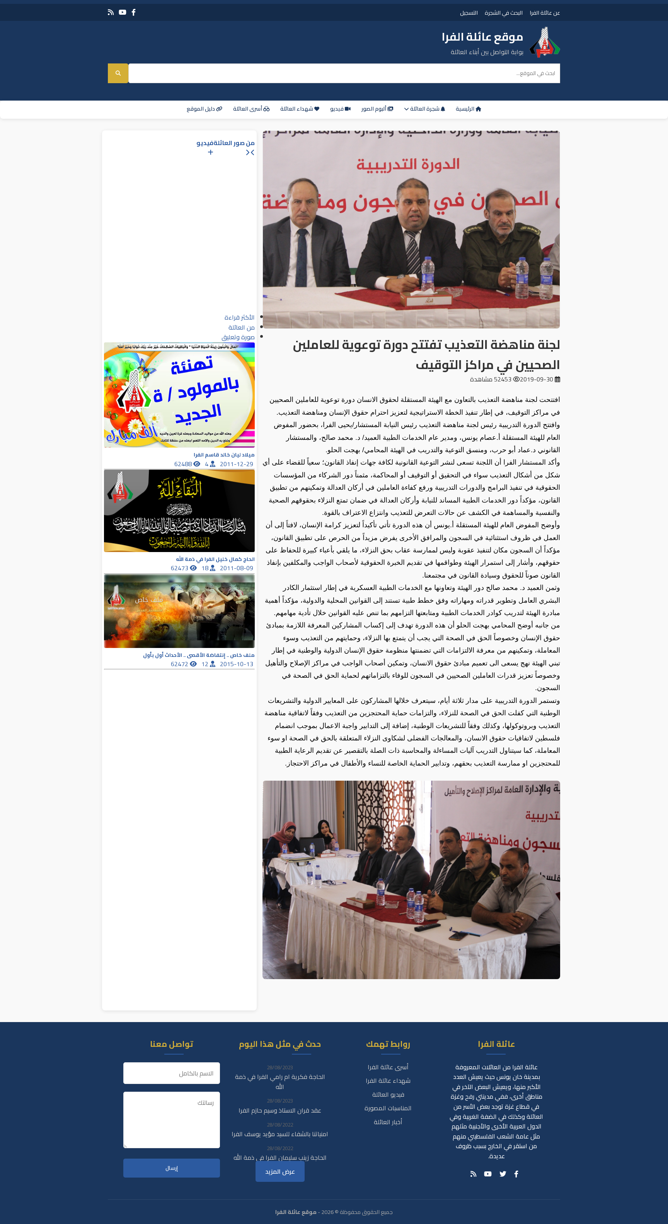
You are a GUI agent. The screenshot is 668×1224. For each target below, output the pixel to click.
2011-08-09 (237, 568)
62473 (180, 568)
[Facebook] (133, 12)
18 (205, 568)
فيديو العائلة (388, 1094)
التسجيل (469, 12)
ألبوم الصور (374, 109)
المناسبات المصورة (388, 1108)
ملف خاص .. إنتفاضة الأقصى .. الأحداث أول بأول (199, 655)
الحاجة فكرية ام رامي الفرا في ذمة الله (280, 1081)
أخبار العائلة (388, 1122)
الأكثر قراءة (240, 317)
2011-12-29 (237, 464)
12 (205, 664)
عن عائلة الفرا (545, 12)
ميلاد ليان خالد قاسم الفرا (224, 455)
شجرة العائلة (425, 109)
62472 (180, 664)
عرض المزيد (280, 1171)
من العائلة (241, 327)
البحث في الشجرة (504, 12)
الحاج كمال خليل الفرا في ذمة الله (215, 559)
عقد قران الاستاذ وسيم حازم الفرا (280, 1110)
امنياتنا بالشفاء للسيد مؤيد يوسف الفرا (280, 1134)
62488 (183, 464)
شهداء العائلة (297, 109)
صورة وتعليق (238, 337)
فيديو (337, 109)
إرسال (171, 1168)
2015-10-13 (237, 664)
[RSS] (111, 12)
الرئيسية (465, 109)
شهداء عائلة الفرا (388, 1080)
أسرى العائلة (248, 109)
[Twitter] (502, 1174)
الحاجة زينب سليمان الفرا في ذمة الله (280, 1157)
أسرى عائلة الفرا (388, 1067)
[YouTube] (122, 12)
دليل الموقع (201, 109)
